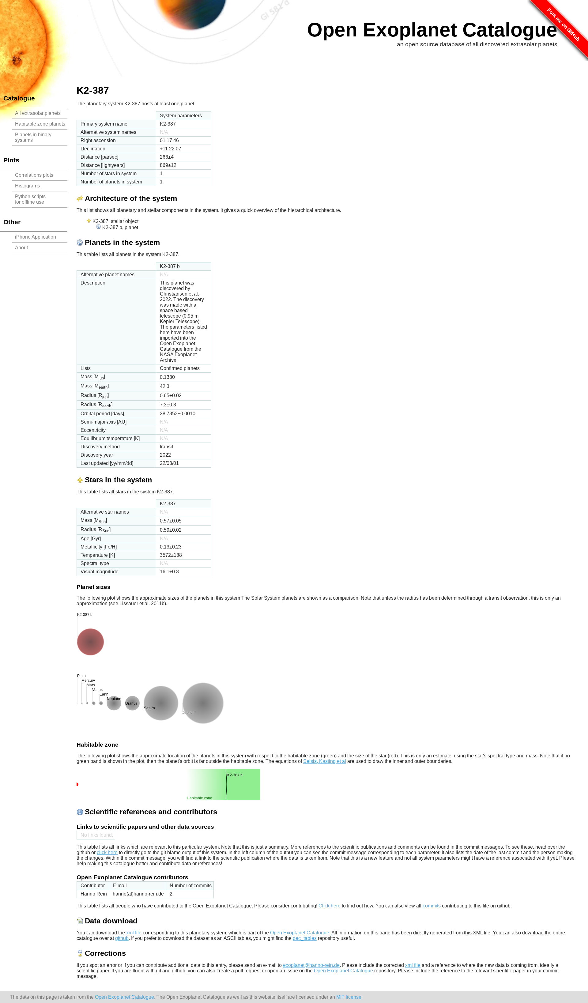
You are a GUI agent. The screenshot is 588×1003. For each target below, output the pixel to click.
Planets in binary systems (33, 137)
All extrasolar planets (38, 113)
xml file (133, 932)
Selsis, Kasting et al (324, 761)
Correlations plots (34, 175)
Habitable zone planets (40, 123)
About (21, 247)
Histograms (27, 185)
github (122, 938)
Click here (329, 905)
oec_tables (305, 938)
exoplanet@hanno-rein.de (311, 965)
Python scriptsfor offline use (30, 199)
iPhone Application (35, 236)
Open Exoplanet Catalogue (432, 30)
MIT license (348, 997)
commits (432, 905)
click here (107, 852)
